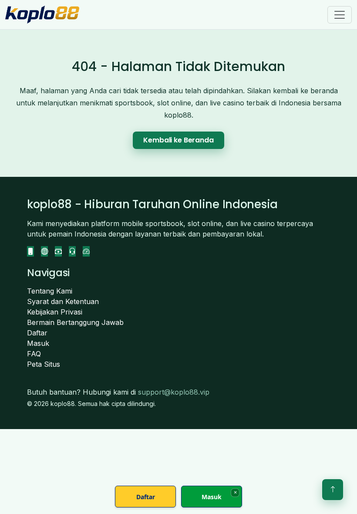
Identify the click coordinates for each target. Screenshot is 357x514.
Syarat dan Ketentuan (63, 301)
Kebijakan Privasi (54, 312)
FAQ (34, 353)
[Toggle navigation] (339, 15)
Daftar (37, 332)
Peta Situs (43, 364)
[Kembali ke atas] (332, 489)
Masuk (38, 343)
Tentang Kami (49, 291)
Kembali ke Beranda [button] (178, 140)
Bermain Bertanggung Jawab (75, 322)
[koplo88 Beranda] (42, 14)
